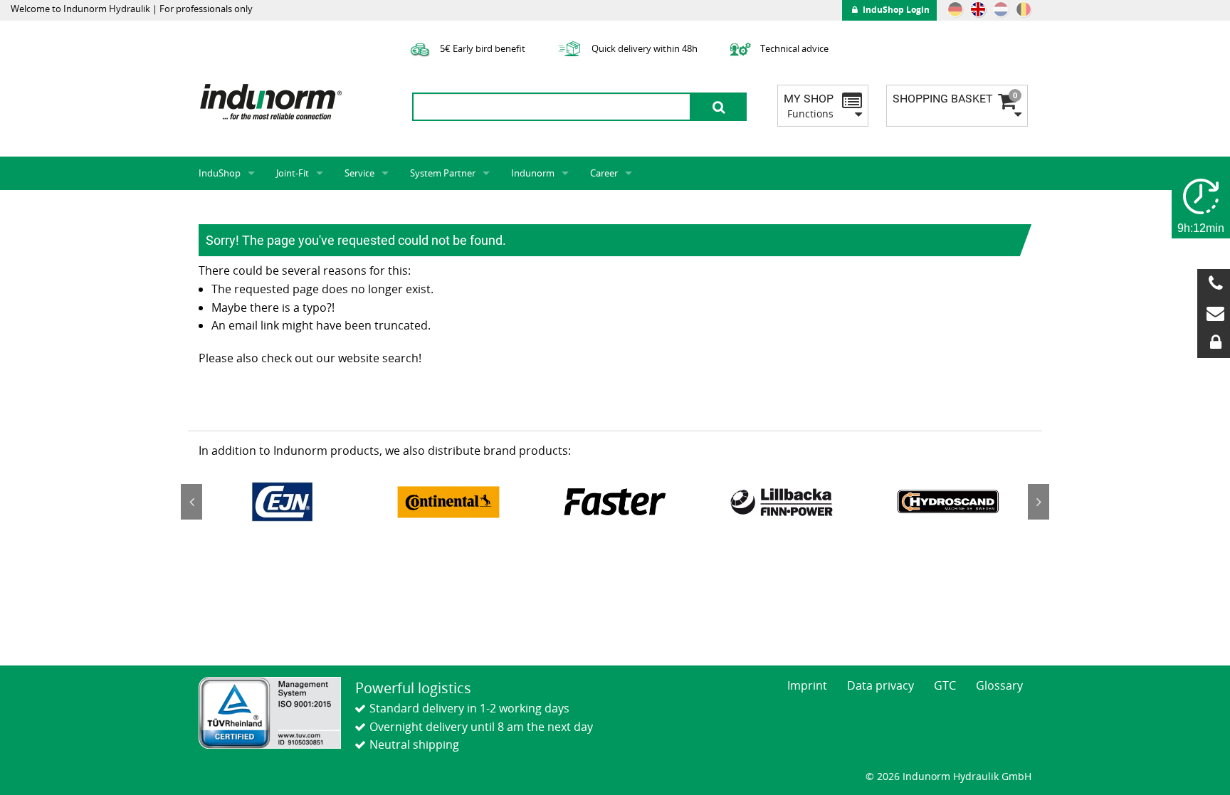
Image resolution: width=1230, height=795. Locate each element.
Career (604, 173)
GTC (945, 685)
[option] (282, 501)
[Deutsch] (955, 9)
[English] (978, 9)
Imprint (807, 685)
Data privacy (880, 685)
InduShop (220, 173)
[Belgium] (1023, 9)
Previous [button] (191, 502)
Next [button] (1038, 502)
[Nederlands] (1001, 9)
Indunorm (532, 173)
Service (359, 173)
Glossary (999, 685)
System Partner (442, 173)
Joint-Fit (292, 173)
